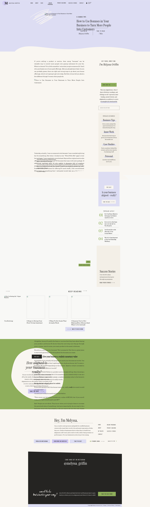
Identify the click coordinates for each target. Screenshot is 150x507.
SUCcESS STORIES (111, 431)
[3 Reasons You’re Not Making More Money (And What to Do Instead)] (80, 307)
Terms (105, 505)
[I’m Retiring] (13, 307)
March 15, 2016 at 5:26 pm (46, 413)
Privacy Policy (111, 505)
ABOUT (99, 428)
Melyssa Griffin (43, 256)
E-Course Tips (81, 17)
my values (101, 431)
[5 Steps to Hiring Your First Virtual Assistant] (36, 307)
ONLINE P (109, 425)
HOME (99, 424)
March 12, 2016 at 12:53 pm (44, 233)
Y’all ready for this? (72, 243)
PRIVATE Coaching (111, 428)
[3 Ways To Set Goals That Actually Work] (58, 307)
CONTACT (100, 434)
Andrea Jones (41, 286)
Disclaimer (118, 505)
